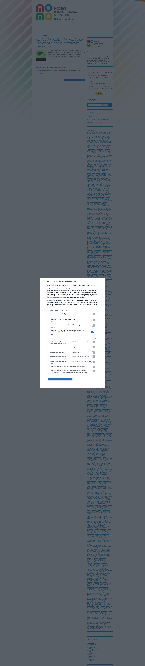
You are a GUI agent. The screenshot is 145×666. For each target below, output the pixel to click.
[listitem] (72, 310)
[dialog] (72, 333)
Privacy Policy (82, 385)
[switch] (93, 314)
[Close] (101, 281)
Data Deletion (63, 385)
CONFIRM (60, 379)
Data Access (72, 385)
